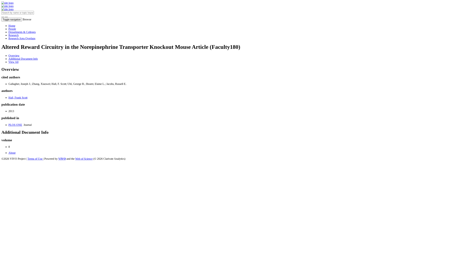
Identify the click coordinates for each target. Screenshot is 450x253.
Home (11, 25)
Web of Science (84, 158)
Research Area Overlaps (21, 38)
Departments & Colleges (22, 32)
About (11, 152)
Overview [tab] (14, 55)
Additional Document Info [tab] (23, 58)
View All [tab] (13, 61)
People (12, 28)
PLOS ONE (15, 124)
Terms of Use (35, 158)
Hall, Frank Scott (17, 97)
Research (13, 35)
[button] (2, 17)
